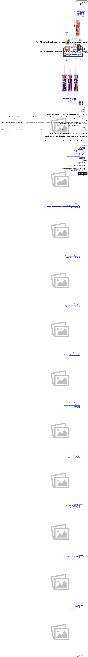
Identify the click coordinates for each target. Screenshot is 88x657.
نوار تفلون (78, 607)
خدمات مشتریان (84, 151)
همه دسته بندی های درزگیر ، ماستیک (73, 257)
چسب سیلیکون (77, 49)
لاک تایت (78, 96)
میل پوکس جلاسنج (76, 505)
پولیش (81, 605)
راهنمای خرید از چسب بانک (82, 145)
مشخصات (83, 110)
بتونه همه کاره (77, 507)
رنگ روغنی (78, 152)
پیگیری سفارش (82, 158)
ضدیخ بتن (81, 401)
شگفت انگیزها (80, 656)
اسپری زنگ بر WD (76, 204)
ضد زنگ (78, 150)
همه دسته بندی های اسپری (75, 207)
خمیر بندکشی (77, 256)
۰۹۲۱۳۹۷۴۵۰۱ (69, 169)
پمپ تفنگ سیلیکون (76, 402)
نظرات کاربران (82, 111)
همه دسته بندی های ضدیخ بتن (74, 355)
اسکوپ (78, 406)
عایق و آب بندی (80, 16)
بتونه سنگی (78, 506)
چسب (81, 12)
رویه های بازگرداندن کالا (80, 154)
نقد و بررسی (82, 109)
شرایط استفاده (82, 155)
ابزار (82, 454)
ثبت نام (78, 4)
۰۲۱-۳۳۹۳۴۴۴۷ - (75, 169)
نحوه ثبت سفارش (81, 147)
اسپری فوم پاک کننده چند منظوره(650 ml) (72, 206)
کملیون (81, 48)
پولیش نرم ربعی (77, 556)
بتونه (82, 555)
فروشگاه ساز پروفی (77, 175)
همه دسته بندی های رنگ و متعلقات (73, 156)
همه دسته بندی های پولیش (75, 558)
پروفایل (86, 5)
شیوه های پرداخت (81, 149)
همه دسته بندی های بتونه (75, 508)
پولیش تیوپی (78, 557)
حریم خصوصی (82, 157)
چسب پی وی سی (69, 101)
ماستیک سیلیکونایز (76, 255)
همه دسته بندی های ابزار (75, 407)
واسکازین (78, 455)
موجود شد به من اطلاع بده (82, 52)
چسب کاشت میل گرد (76, 98)
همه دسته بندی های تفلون (75, 608)
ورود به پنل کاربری (84, 3)
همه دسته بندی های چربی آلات (74, 457)
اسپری (81, 253)
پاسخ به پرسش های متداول (79, 153)
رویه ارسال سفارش (81, 148)
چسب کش (78, 403)
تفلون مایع (78, 606)
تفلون (82, 655)
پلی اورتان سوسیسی (76, 59)
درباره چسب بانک (81, 163)
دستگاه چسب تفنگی (76, 405)
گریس (79, 456)
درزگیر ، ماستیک (79, 15)
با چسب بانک (85, 160)
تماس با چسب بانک (81, 162)
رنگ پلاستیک (72, 154)
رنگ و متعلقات (80, 202)
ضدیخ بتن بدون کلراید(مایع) (75, 353)
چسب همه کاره (71, 100)
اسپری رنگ (78, 203)
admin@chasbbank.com (75, 170)
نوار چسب (81, 9)
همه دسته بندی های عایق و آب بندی (73, 306)
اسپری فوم (78, 58)
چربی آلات (81, 504)
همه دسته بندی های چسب (75, 102)
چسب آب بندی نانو (76, 305)
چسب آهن (74, 99)
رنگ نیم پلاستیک (77, 151)
